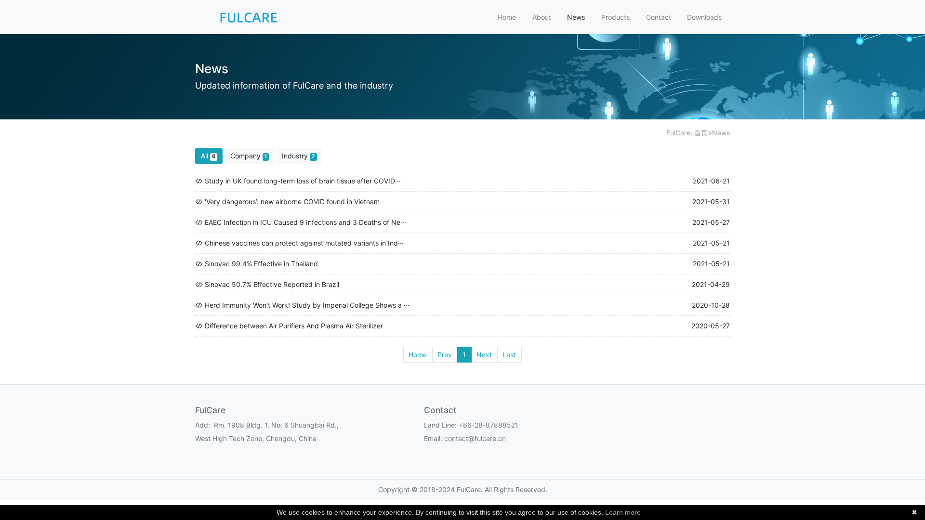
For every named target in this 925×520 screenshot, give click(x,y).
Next (484, 355)
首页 (701, 133)
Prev (444, 355)
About (541, 17)
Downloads (704, 17)
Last (509, 355)
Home (507, 17)
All (208, 156)
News (576, 17)
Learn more (623, 512)
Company (248, 156)
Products (615, 17)
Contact (658, 17)
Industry (298, 156)
